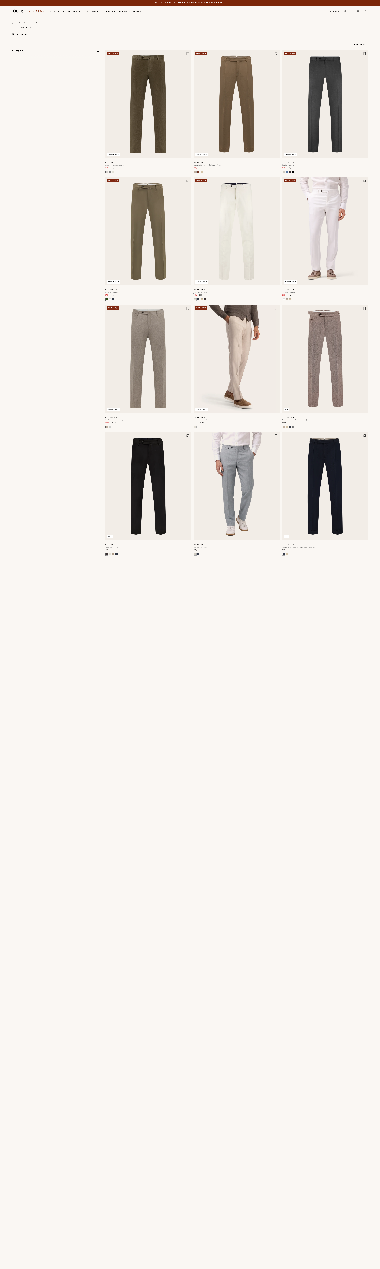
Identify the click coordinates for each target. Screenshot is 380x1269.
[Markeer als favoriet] (187, 53)
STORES (334, 11)
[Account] (358, 11)
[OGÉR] (18, 11)
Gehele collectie (17, 23)
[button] (358, 44)
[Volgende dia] (186, 104)
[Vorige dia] (109, 104)
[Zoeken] (345, 11)
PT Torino (29, 23)
